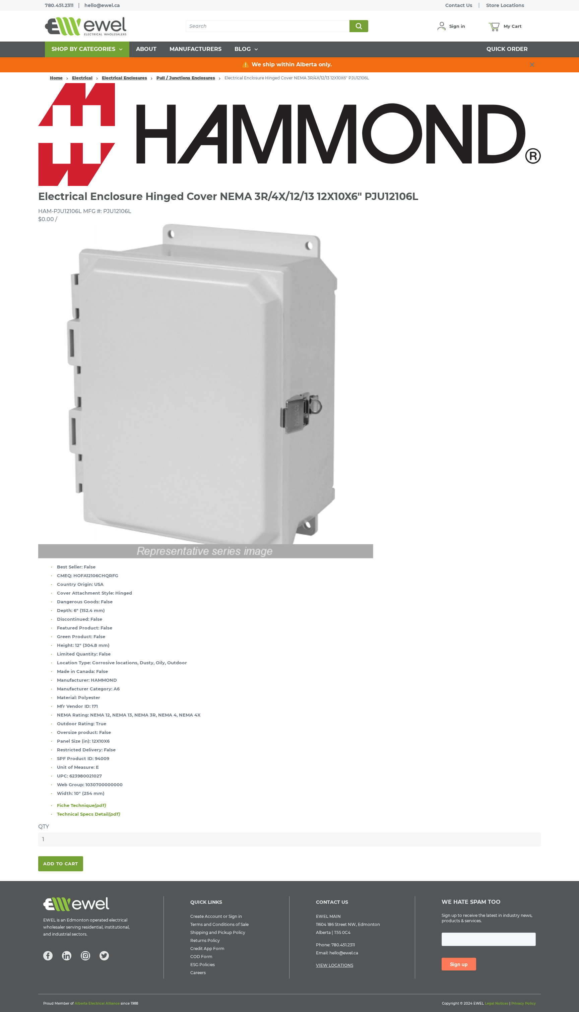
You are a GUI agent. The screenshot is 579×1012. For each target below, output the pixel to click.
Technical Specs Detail (88, 814)
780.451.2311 (59, 5)
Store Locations (505, 5)
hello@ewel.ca (102, 5)
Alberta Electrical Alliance (97, 1003)
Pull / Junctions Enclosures (185, 77)
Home (56, 77)
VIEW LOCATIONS (334, 965)
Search (358, 26)
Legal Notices (496, 1003)
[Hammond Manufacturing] (289, 134)
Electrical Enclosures (124, 77)
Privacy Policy (523, 1003)
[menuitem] (87, 49)
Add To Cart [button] (60, 863)
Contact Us (458, 5)
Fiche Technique (81, 805)
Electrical (82, 77)
